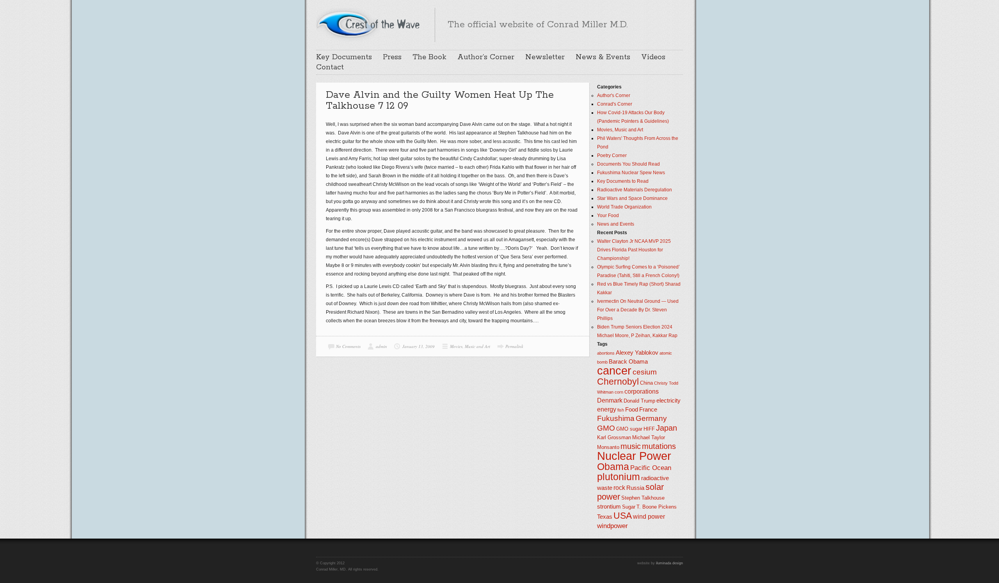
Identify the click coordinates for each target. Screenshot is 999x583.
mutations (659, 446)
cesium (645, 372)
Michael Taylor (648, 437)
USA (622, 516)
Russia (635, 488)
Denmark (609, 400)
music (630, 446)
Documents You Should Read (628, 164)
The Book (429, 57)
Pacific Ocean (650, 468)
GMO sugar (629, 429)
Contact (330, 67)
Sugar (628, 507)
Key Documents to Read (623, 181)
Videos (653, 57)
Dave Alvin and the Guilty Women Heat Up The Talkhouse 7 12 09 (440, 100)
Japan (666, 428)
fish (620, 410)
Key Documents (344, 57)
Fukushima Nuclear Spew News (631, 172)
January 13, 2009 (418, 346)
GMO (606, 428)
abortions (606, 353)
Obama (613, 466)
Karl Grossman (614, 437)
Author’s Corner (485, 57)
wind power (649, 516)
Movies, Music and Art (470, 346)
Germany (651, 418)
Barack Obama (628, 362)
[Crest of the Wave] (369, 23)
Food (631, 409)
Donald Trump (639, 401)
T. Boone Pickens (656, 507)
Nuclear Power (634, 456)
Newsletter (545, 57)
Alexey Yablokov (637, 353)
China (646, 383)
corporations (641, 391)
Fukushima (616, 418)
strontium (609, 507)
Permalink (514, 346)
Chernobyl (618, 381)
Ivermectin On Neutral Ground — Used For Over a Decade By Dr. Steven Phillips (638, 310)
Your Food (608, 215)
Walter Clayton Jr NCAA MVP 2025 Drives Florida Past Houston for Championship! (634, 249)
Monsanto (608, 447)
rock (619, 487)
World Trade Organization (624, 207)
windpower (612, 526)
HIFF (649, 429)
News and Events (615, 224)
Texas (604, 517)
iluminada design (669, 563)
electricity (668, 401)
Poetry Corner (612, 155)
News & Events (603, 57)
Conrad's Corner (614, 104)
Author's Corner (613, 95)
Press (392, 57)
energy (606, 409)
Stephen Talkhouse (643, 498)
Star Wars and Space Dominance (632, 198)
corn (619, 392)
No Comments (348, 346)
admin (381, 346)
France (648, 409)
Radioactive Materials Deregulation (634, 190)
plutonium (618, 477)
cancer (614, 370)
